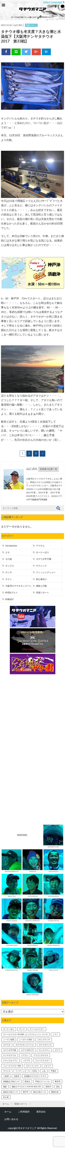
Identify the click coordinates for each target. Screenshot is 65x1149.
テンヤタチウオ (9, 1055)
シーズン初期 (8, 1040)
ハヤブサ (26, 1060)
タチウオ (6, 1045)
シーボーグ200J (25, 1040)
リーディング (21, 1071)
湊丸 (58, 1087)
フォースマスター (42, 1060)
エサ (7, 552)
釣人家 (6, 1097)
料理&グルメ (11, 593)
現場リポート (31, 25)
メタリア (47, 1066)
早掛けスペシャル (42, 1081)
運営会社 (41, 1111)
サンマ (22, 1029)
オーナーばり (42, 552)
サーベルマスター (37, 1029)
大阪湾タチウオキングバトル (19, 586)
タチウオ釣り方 (27, 1050)
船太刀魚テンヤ (39, 1092)
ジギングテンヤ (43, 1040)
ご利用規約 (24, 1111)
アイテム (40, 546)
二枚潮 (6, 1076)
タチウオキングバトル (25, 1045)
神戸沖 (25, 1092)
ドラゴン (24, 1055)
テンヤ (8, 572)
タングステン (44, 1050)
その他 (8, 559)
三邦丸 (34, 1071)
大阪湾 (16, 1076)
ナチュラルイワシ (10, 1060)
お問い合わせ (11, 1119)
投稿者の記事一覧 (48, 469)
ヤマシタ (6, 1071)
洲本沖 (48, 1087)
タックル (9, 566)
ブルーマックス (32, 1066)
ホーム (7, 1111)
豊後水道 (54, 1092)
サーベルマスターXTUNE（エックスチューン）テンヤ (25, 1034)
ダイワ (57, 1050)
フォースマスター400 (12, 1066)
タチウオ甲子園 (43, 559)
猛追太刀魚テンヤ (10, 1092)
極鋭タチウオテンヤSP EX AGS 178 (26, 1087)
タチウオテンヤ (45, 1045)
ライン (8, 579)
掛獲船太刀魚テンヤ (11, 1081)
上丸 (44, 1071)
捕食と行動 (41, 586)
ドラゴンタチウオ (40, 1055)
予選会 (53, 1071)
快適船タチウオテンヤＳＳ (35, 1076)
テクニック (41, 566)
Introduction (11, 546)
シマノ (55, 1034)
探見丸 (27, 1081)
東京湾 (57, 1081)
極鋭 (5, 1087)
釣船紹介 (9, 599)
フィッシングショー (46, 572)
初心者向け (41, 579)
